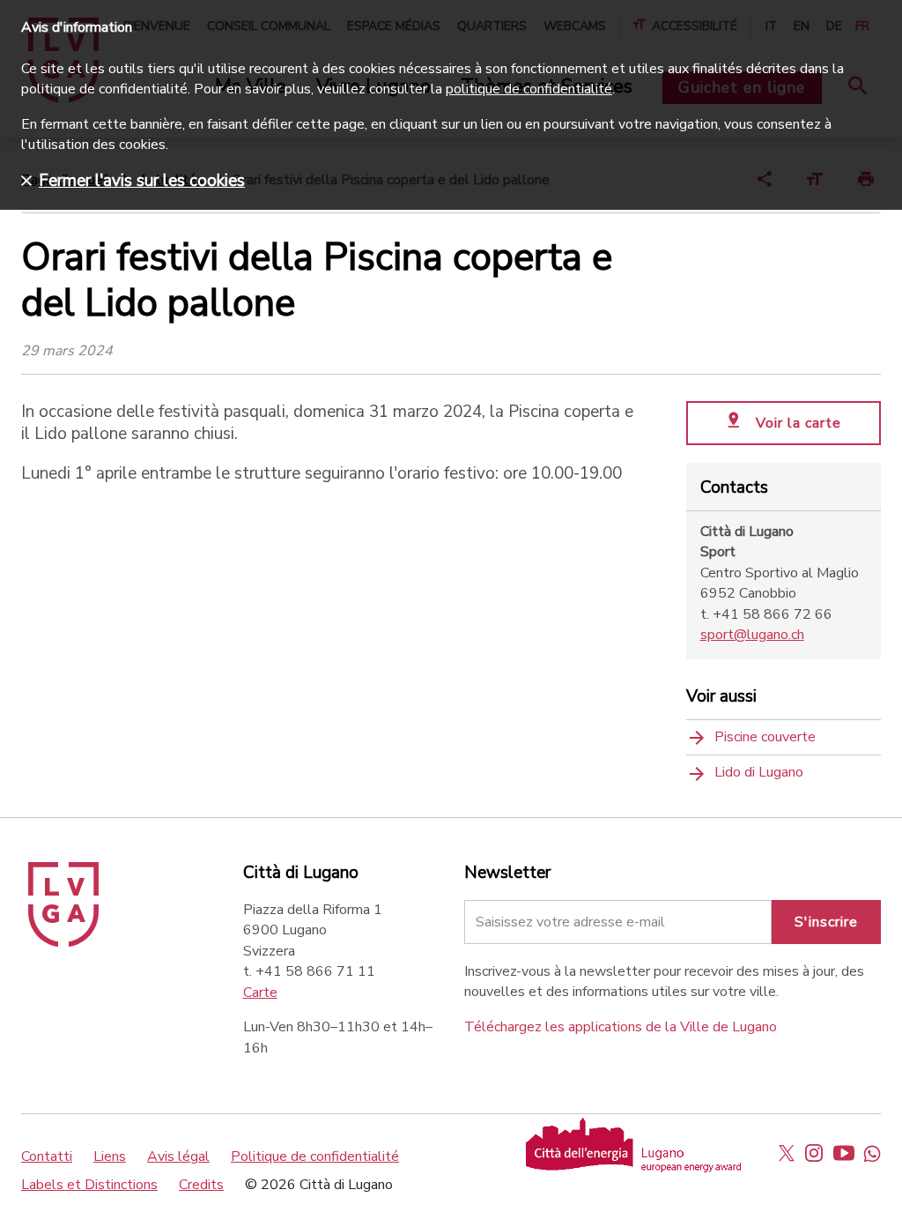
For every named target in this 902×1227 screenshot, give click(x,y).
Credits (201, 1184)
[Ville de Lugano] (63, 942)
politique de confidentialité (529, 89)
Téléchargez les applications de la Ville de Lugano (620, 1027)
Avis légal (178, 1156)
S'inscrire (826, 922)
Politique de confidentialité (315, 1156)
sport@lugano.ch (752, 634)
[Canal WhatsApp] (872, 1153)
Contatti (46, 1156)
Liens (109, 1156)
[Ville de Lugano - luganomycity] (787, 1153)
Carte (260, 992)
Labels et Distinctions (89, 1184)
